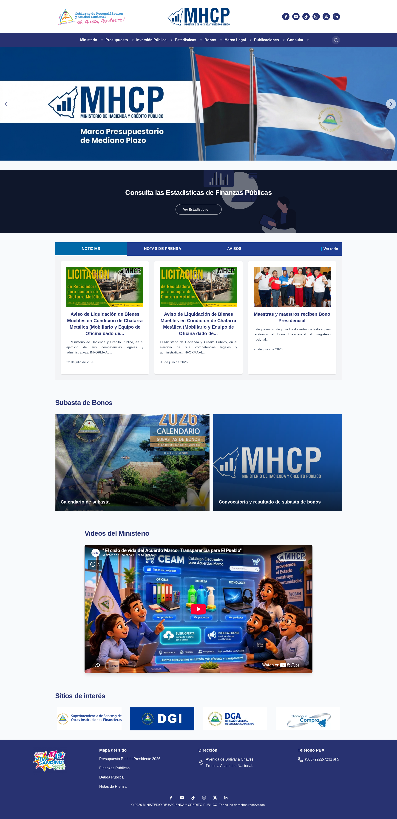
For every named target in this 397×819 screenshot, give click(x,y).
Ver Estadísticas (198, 209)
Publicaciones (266, 40)
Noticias (91, 249)
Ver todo (330, 249)
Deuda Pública (111, 777)
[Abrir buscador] (336, 40)
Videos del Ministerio (117, 533)
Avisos (234, 249)
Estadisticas (185, 40)
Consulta (295, 40)
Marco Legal (235, 40)
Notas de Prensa (162, 249)
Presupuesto (116, 40)
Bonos (210, 40)
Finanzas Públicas (114, 768)
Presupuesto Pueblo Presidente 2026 (129, 759)
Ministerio (88, 40)
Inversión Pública (151, 40)
